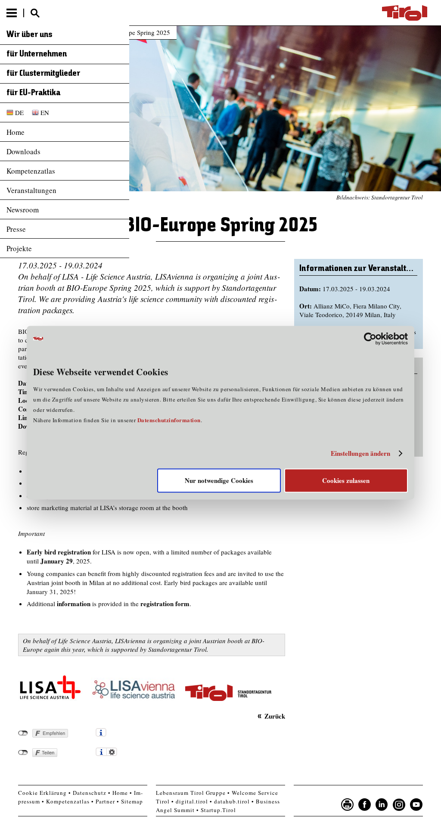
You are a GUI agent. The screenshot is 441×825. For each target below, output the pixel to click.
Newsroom (22, 210)
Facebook (364, 804)
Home (15, 132)
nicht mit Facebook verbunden (23, 733)
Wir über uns (29, 35)
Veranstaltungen (31, 190)
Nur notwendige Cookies (219, 480)
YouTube (416, 804)
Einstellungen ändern (361, 453)
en (44, 112)
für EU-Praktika (33, 93)
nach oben (427, 816)
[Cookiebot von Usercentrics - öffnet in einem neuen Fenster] (370, 338)
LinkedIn (382, 804)
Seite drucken (347, 804)
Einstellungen (111, 751)
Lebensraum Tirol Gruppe (191, 793)
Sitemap (132, 801)
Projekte (19, 248)
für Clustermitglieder (43, 73)
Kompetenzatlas (30, 171)
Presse (16, 229)
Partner (105, 801)
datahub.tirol (232, 801)
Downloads (23, 151)
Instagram (399, 804)
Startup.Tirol (218, 810)
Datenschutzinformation (169, 420)
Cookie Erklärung (42, 793)
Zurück (274, 715)
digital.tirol (192, 801)
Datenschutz (89, 793)
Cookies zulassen (346, 480)
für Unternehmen (36, 54)
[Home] (404, 13)
